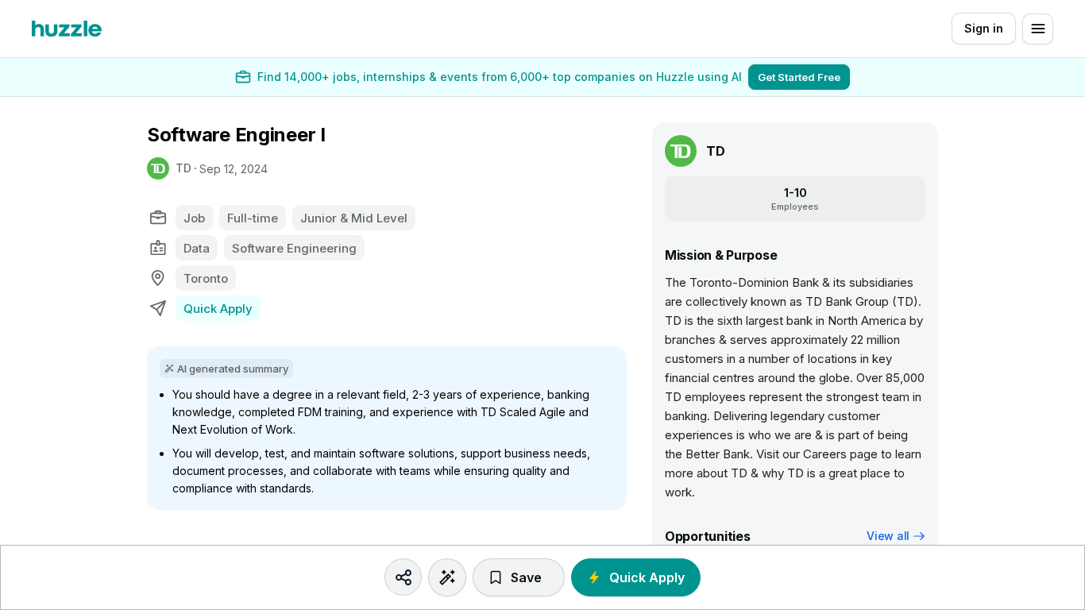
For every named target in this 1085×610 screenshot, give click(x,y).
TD (183, 168)
